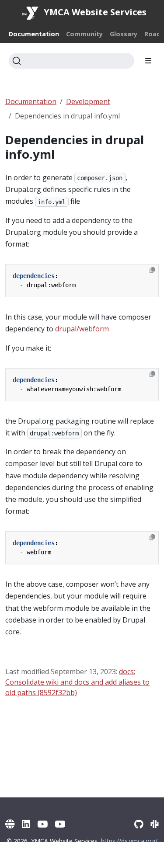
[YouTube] (42, 824)
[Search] (71, 61)
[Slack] (154, 824)
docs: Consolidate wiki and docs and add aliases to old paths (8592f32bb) (77, 682)
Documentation (30, 101)
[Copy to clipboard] (152, 270)
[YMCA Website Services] (10, 824)
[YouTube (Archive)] (60, 824)
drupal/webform (82, 329)
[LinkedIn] (26, 824)
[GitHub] (138, 824)
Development (88, 101)
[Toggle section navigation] (148, 61)
